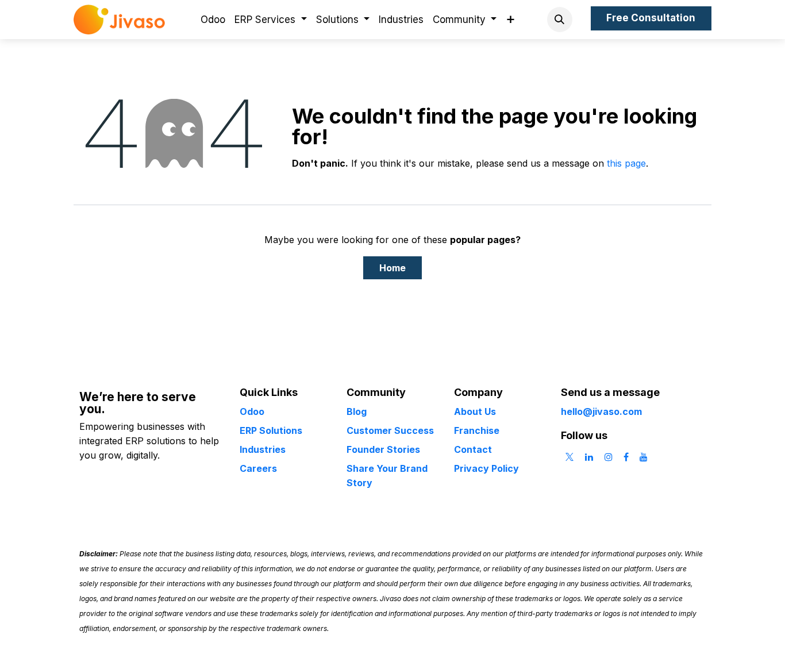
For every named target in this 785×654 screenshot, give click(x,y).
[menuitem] (213, 20)
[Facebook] (626, 457)
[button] (559, 19)
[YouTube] (643, 457)
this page (626, 163)
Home (392, 268)
